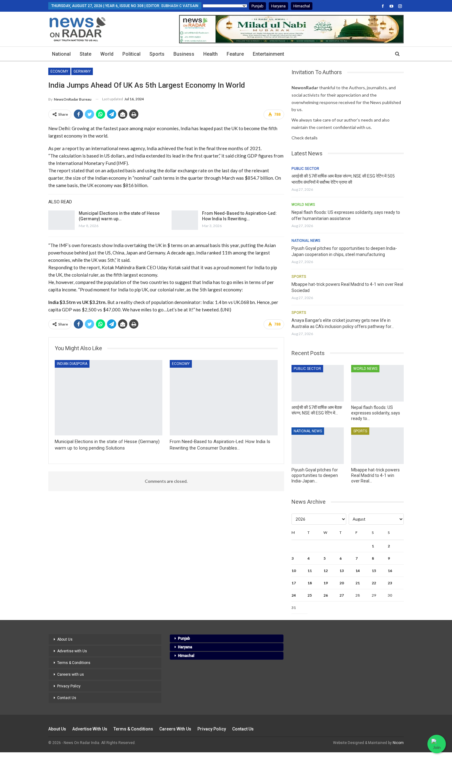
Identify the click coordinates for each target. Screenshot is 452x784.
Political (131, 54)
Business (183, 54)
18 (309, 583)
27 (341, 595)
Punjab (258, 6)
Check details (304, 137)
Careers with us (70, 674)
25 (309, 595)
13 (341, 570)
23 (390, 583)
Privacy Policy (69, 686)
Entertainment (268, 54)
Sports (157, 54)
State (85, 54)
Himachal (301, 6)
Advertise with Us (72, 651)
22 (374, 583)
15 (374, 570)
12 (325, 570)
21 (357, 583)
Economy (59, 71)
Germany (82, 71)
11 (309, 570)
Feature (235, 54)
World (106, 54)
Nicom (398, 743)
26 (325, 595)
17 (293, 583)
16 (390, 570)
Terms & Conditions (73, 663)
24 (293, 595)
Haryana (278, 6)
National (61, 54)
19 (325, 583)
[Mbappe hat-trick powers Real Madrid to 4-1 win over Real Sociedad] (377, 445)
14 (357, 570)
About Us (65, 639)
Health (210, 54)
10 (293, 570)
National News (305, 240)
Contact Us (66, 698)
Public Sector (305, 168)
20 (341, 583)
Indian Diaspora (72, 364)
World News (303, 204)
